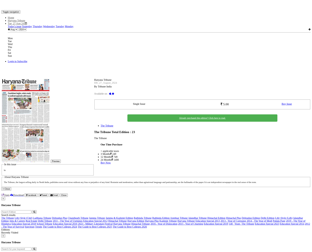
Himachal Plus (233, 218)
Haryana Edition (135, 221)
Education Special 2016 (65, 223)
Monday (69, 26)
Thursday (37, 26)
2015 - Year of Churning (190, 223)
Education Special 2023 (267, 223)
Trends (38, 226)
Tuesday (60, 26)
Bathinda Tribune (143, 218)
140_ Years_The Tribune (241, 223)
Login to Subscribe (17, 61)
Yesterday (27, 26)
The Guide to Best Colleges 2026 (130, 226)
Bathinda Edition (161, 218)
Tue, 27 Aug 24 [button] (16, 23)
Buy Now (106, 162)
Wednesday (49, 26)
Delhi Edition (267, 218)
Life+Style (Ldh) (283, 218)
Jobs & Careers (17, 221)
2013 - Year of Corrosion (233, 221)
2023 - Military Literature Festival (95, 223)
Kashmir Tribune (168, 221)
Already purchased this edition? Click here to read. (202, 118)
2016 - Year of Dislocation (163, 223)
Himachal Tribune (117, 221)
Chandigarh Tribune (78, 218)
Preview (55, 161)
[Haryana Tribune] (156, 5)
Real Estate (31, 221)
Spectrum (29, 226)
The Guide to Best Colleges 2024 (60, 226)
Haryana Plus (152, 221)
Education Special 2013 (207, 221)
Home (11, 17)
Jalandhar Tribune (197, 218)
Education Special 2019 (216, 223)
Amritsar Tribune (179, 218)
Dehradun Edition (251, 218)
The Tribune (107, 125)
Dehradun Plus (59, 218)
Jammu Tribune (97, 218)
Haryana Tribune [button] (16, 20)
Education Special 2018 (24, 223)
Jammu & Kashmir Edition (119, 218)
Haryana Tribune (186, 221)
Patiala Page (279, 221)
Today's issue (14, 26)
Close (63, 195)
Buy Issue (287, 104)
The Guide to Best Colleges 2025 (95, 226)
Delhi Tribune (45, 221)
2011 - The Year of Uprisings (68, 221)
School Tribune (44, 223)
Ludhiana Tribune (42, 218)
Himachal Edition (216, 218)
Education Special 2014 (292, 223)
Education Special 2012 (95, 221)
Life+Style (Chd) (23, 218)
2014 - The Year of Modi (259, 221)
